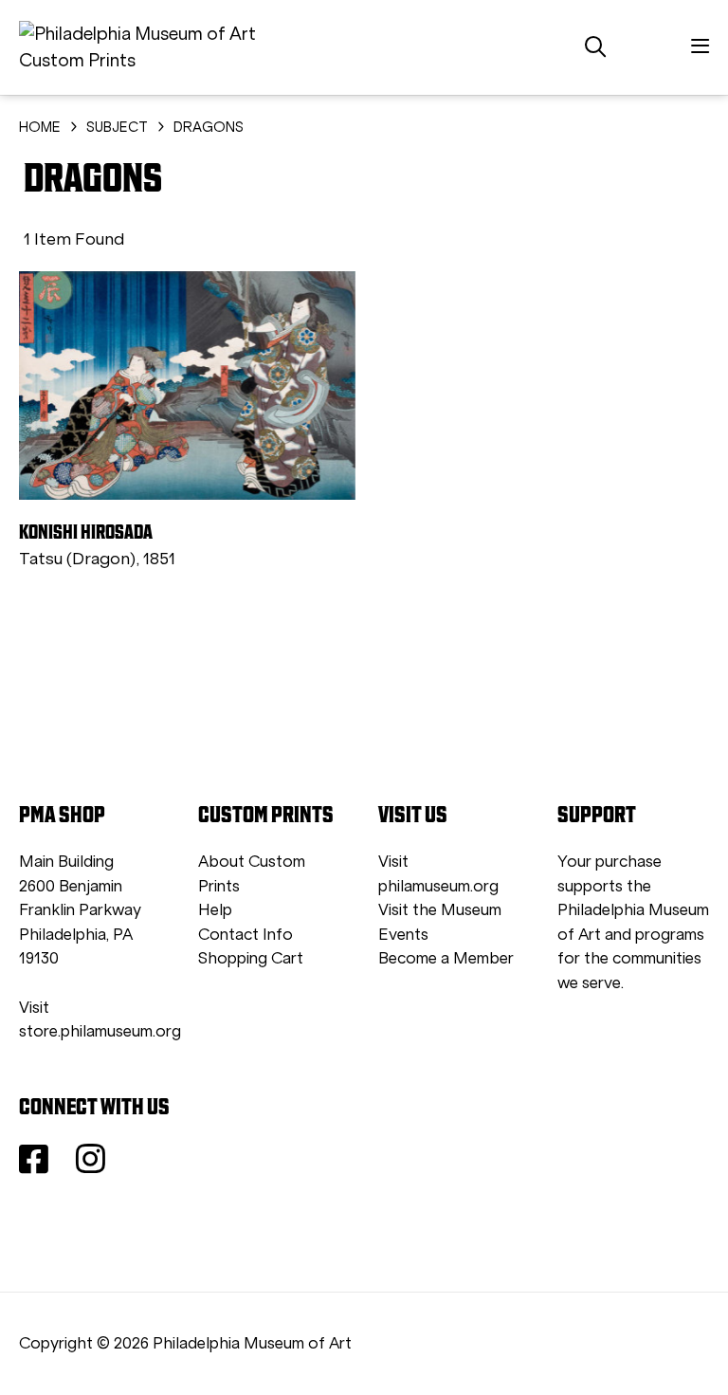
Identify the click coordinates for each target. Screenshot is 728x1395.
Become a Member (446, 958)
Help (215, 910)
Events (403, 935)
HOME (40, 127)
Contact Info (245, 935)
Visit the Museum (439, 910)
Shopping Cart (250, 958)
